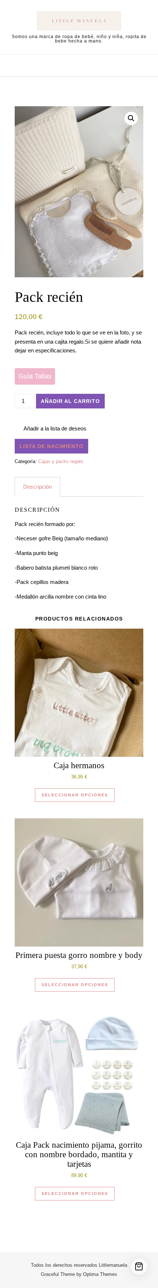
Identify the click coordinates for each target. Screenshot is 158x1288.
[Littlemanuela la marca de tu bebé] (79, 22)
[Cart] (139, 1266)
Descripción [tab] (37, 487)
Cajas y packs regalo (60, 461)
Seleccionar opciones (75, 795)
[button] (131, 118)
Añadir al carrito (70, 401)
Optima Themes (100, 1274)
